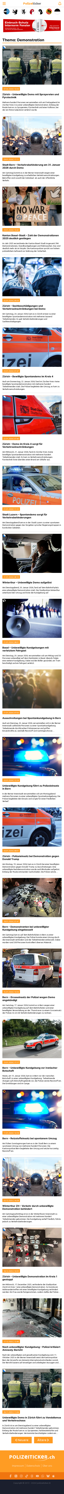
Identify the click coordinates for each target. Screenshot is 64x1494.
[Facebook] (10, 1475)
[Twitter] (15, 1475)
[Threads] (32, 1475)
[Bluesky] (48, 1475)
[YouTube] (37, 1475)
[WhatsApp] (42, 1475)
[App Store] (53, 1475)
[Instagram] (21, 1475)
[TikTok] (26, 1475)
